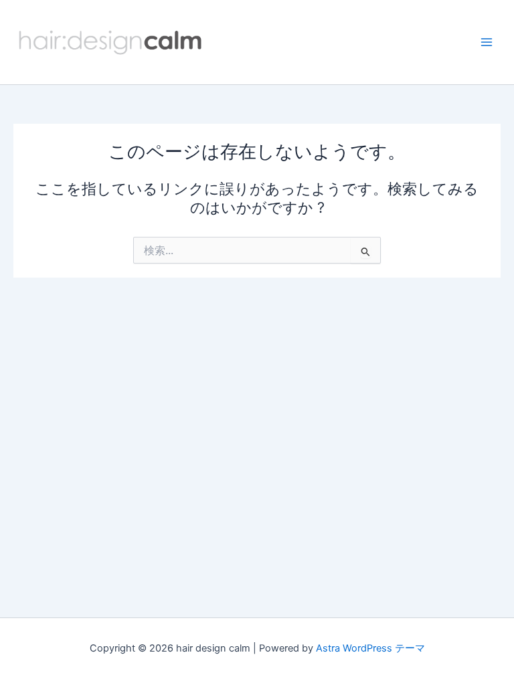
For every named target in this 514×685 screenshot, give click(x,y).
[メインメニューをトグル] (487, 42)
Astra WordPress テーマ (370, 648)
